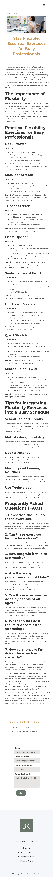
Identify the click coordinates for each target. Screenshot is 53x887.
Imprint (26, 848)
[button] (44, 5)
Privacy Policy (26, 861)
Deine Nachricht (22, 774)
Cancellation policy (26, 857)
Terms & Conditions (26, 852)
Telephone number (23, 765)
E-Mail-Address (21, 757)
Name (17, 748)
